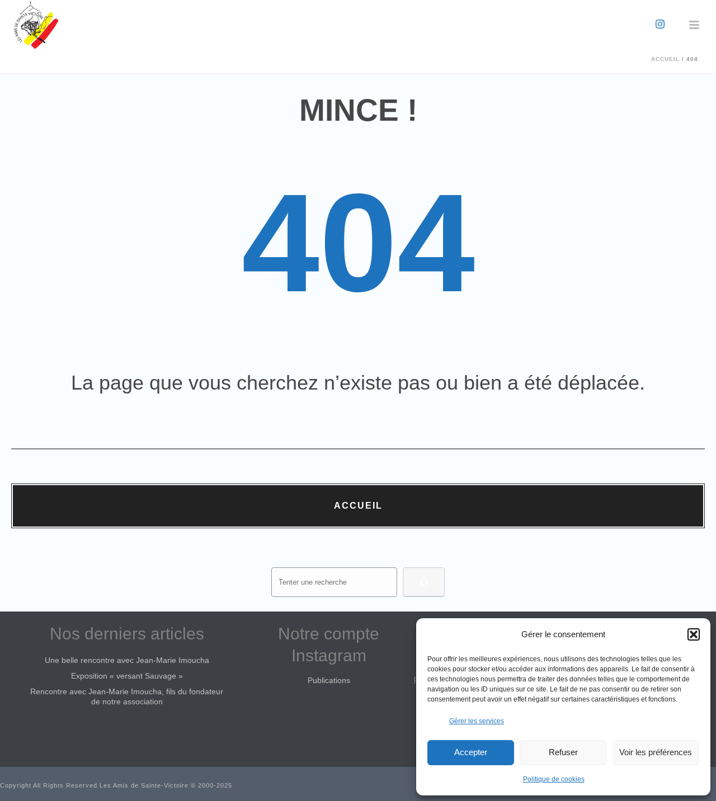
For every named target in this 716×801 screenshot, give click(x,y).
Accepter (470, 752)
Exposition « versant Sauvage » (127, 675)
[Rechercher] (424, 582)
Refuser (563, 752)
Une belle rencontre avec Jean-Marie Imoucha (127, 660)
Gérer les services (476, 721)
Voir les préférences (655, 752)
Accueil (665, 59)
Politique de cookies (554, 779)
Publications (329, 680)
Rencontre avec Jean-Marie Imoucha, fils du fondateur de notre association (126, 696)
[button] (693, 634)
